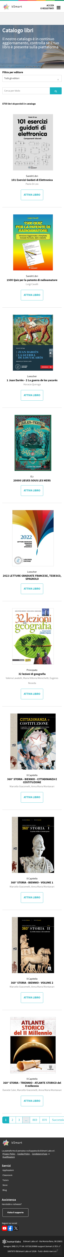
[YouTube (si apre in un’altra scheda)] (4, 1228)
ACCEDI (47, 7)
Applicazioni (8, 1170)
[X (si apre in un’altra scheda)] (16, 1228)
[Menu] (58, 8)
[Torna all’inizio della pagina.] (57, 1250)
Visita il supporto (17, 1212)
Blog (4, 1190)
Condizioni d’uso (39, 1153)
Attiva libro (32, 195)
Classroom (7, 1175)
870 (44, 1120)
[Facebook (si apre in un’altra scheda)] (10, 1228)
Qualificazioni (8, 1157)
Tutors (5, 1180)
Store (4, 1185)
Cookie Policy (23, 1153)
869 (34, 1120)
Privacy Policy (8, 1153)
